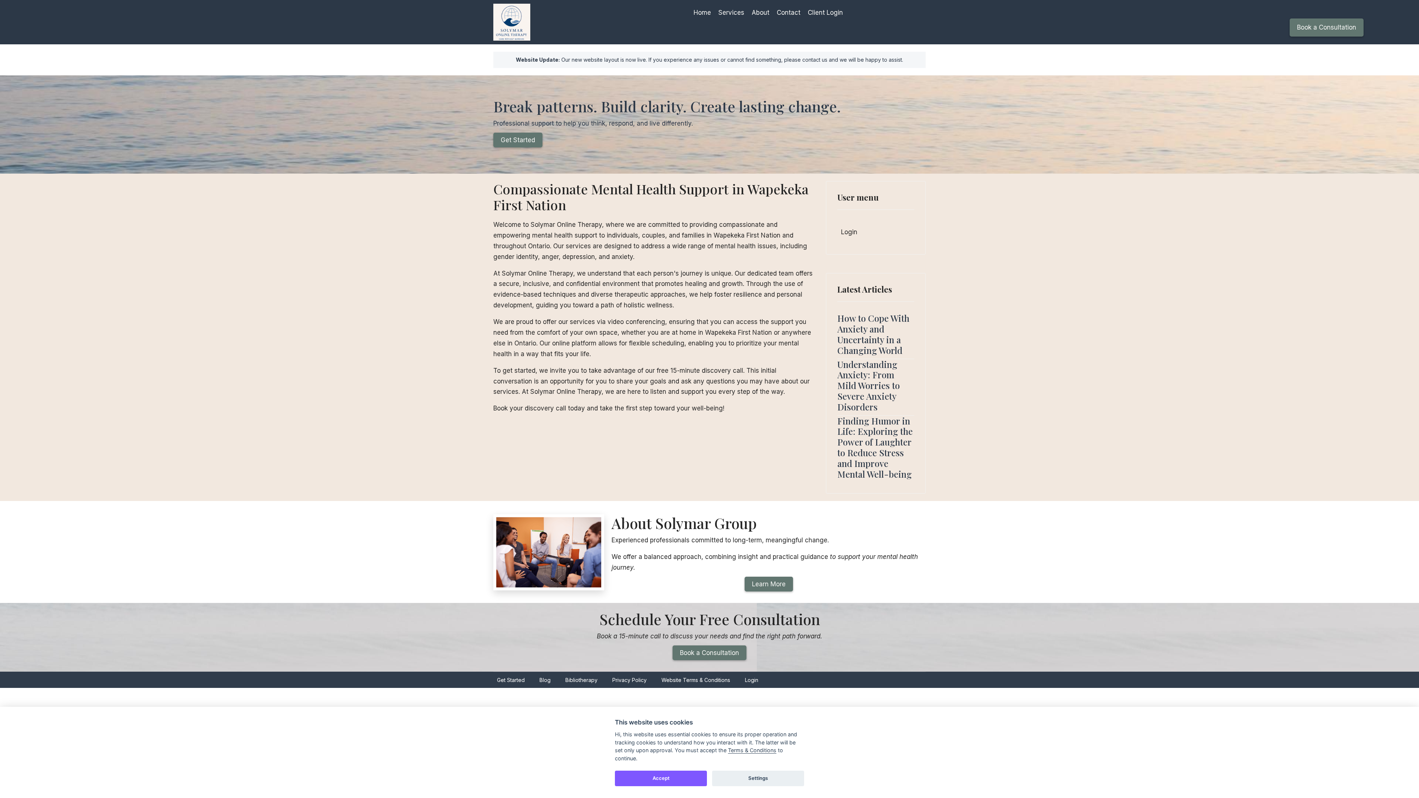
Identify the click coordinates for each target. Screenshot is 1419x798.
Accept (661, 778)
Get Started (518, 140)
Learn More (769, 584)
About (760, 12)
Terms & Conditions (752, 750)
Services (731, 12)
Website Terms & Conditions (695, 680)
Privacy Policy (629, 680)
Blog (545, 680)
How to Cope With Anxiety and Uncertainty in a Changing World (873, 334)
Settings (758, 778)
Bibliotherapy (581, 680)
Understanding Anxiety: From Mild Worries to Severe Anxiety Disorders (868, 385)
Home (702, 12)
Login (849, 232)
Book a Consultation (1326, 27)
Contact (788, 12)
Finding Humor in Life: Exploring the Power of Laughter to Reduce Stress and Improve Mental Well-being (875, 447)
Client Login (825, 12)
